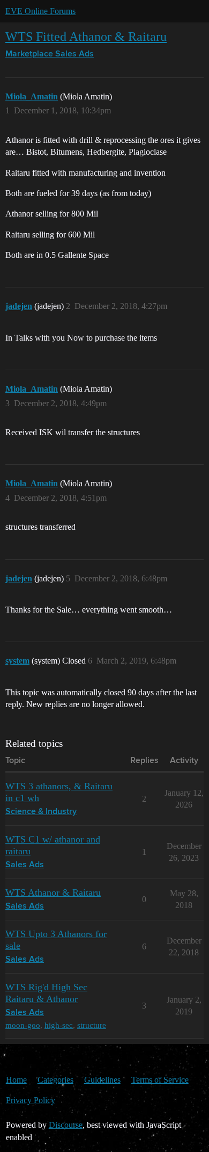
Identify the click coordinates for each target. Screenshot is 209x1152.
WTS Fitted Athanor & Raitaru (86, 36)
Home (16, 1079)
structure (91, 1024)
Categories (55, 1079)
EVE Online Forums (40, 11)
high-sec (58, 1024)
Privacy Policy (30, 1100)
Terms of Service (160, 1079)
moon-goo (22, 1024)
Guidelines (102, 1079)
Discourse (66, 1124)
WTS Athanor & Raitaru (53, 892)
